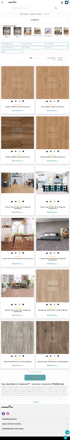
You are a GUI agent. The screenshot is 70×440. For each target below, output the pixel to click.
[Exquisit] (58, 31)
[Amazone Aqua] (37, 31)
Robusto (67, 35)
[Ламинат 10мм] (27, 31)
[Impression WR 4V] (48, 31)
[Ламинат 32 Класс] (7, 31)
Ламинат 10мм (28, 35)
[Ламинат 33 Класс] (17, 31)
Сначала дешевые (62, 59)
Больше (36, 402)
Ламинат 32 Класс (7, 36)
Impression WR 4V (48, 36)
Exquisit (58, 35)
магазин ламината (42, 384)
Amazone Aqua (37, 35)
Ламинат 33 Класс (17, 36)
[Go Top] (65, 438)
